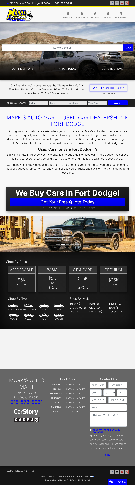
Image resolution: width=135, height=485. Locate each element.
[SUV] (44, 307)
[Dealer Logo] (19, 14)
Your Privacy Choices (82, 476)
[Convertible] (15, 307)
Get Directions (112, 68)
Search (127, 47)
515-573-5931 (63, 3)
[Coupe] (14, 316)
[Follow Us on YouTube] (122, 3)
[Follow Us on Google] (127, 3)
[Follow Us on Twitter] (117, 3)
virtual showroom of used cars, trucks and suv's (67, 168)
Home (8, 471)
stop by (117, 168)
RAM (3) (114, 307)
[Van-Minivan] (59, 307)
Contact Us (21, 471)
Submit (108, 455)
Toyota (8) (115, 311)
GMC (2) (94, 307)
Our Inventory (22, 68)
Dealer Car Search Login (49, 476)
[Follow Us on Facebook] (112, 3)
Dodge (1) (75, 311)
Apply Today (67, 68)
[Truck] (44, 316)
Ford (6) (94, 303)
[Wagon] (59, 316)
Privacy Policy (30, 471)
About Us (14, 471)
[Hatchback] (29, 307)
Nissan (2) (115, 303)
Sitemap (71, 476)
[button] (2, 236)
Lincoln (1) (95, 311)
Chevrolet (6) (77, 307)
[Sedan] (29, 316)
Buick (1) (74, 303)
